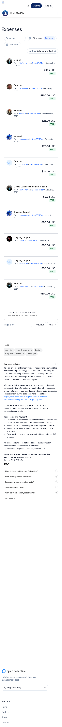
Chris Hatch (23, 88)
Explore (5, 712)
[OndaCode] (9, 163)
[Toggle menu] (57, 5)
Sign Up (36, 5)
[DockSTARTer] (5, 13)
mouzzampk (23, 139)
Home (4, 707)
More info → (10, 498)
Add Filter (14, 44)
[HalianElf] (9, 112)
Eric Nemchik (24, 63)
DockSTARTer (17, 13)
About (5, 717)
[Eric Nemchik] (9, 61)
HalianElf (22, 114)
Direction (43, 38)
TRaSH (21, 240)
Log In (48, 5)
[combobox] (42, 51)
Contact (6, 722)
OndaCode (23, 164)
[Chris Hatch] (9, 86)
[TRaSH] (9, 239)
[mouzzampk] (9, 137)
